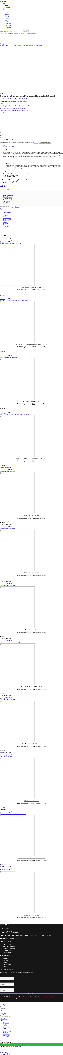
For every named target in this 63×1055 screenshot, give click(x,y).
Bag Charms (8, 25)
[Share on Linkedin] (4, 186)
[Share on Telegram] (5, 186)
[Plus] (33, 142)
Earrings (7, 14)
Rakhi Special (8, 23)
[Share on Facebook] (1, 186)
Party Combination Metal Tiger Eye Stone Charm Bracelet (31, 458)
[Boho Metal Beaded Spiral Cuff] (31, 378)
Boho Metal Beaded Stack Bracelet (31, 630)
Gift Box (5, 222)
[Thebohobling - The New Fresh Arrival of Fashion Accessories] (4, 1)
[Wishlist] (1, 93)
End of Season (6, 225)
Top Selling (6, 220)
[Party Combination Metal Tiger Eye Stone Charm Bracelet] (31, 435)
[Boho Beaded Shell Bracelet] (31, 492)
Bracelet (7, 16)
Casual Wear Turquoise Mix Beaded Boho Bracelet (31, 858)
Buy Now (48, 142)
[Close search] (1, 1011)
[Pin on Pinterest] (3, 186)
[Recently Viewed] (4, 1005)
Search (25, 31)
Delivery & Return (9, 146)
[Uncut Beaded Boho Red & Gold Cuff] (31, 663)
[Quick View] (11, 242)
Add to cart (42, 142)
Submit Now (31, 993)
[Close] (0, 208)
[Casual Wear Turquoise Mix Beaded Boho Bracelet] (31, 835)
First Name (2, 976)
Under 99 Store (7, 212)
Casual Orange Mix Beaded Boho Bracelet (31, 287)
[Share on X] (0, 186)
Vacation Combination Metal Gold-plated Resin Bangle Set (31, 344)
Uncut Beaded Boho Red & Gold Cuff (31, 687)
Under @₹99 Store (9, 27)
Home (6, 12)
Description (6, 189)
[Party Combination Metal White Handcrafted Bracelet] (1, 106)
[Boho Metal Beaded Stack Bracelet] (31, 606)
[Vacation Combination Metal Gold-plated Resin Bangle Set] (31, 321)
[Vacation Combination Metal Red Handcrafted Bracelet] (1, 99)
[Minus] (38, 142)
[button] (3, 242)
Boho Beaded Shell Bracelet (31, 515)
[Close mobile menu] (0, 1017)
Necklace (7, 18)
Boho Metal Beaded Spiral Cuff (31, 401)
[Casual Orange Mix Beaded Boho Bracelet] (31, 264)
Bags (6, 20)
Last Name (2, 981)
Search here (3, 31)
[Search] (4, 9)
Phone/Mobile (3, 987)
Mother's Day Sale (7, 219)
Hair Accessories (9, 21)
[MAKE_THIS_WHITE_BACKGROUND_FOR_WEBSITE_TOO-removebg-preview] (22, 45)
